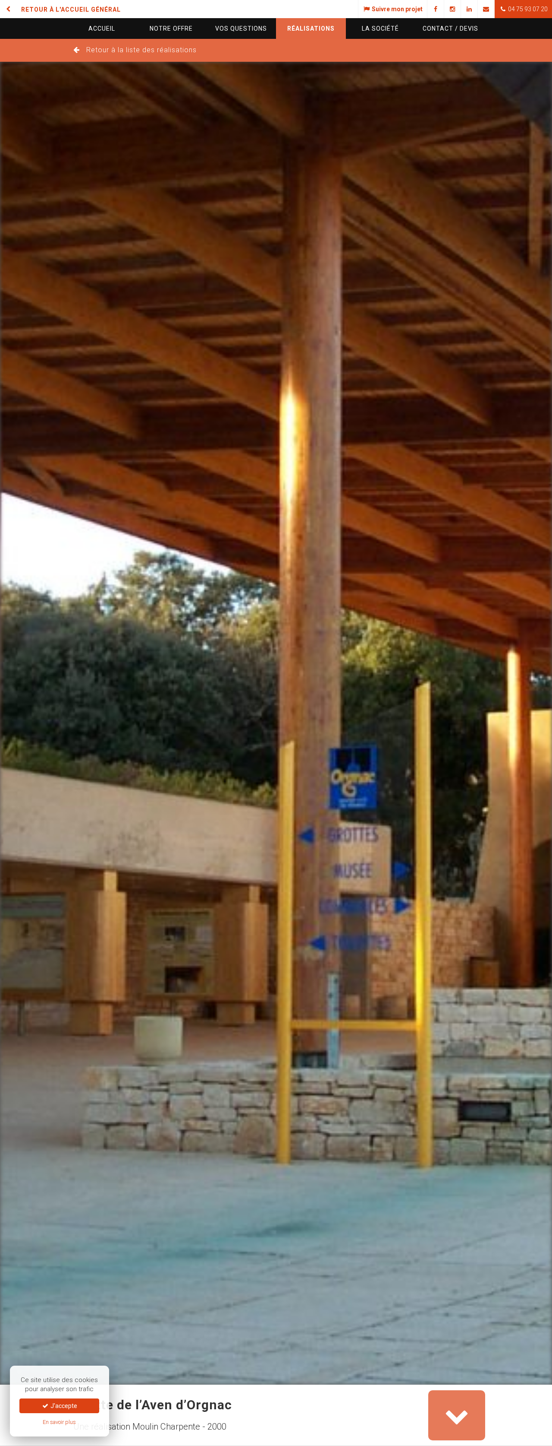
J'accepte (63, 1405)
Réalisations (311, 28)
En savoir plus (59, 1422)
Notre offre (171, 28)
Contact (450, 28)
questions (241, 28)
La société (380, 28)
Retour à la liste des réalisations (141, 50)
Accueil (101, 28)
